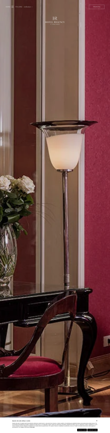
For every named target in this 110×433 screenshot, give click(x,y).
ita (16, 7)
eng (20, 7)
